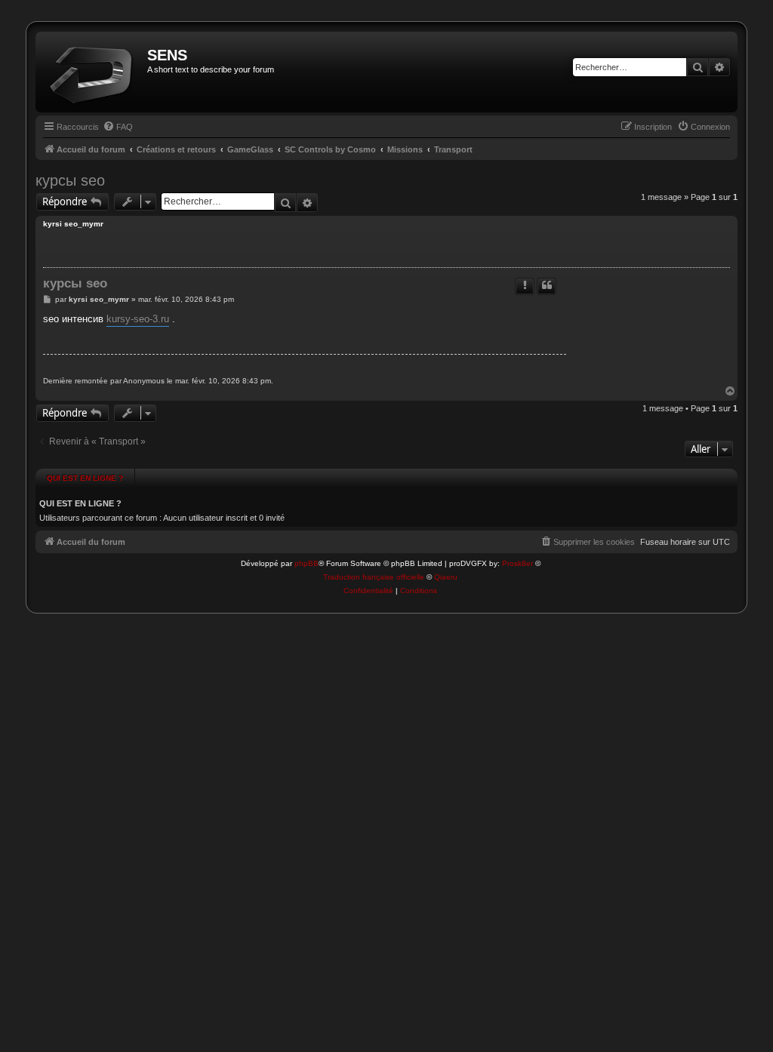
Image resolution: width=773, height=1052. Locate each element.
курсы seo (70, 180)
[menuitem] (118, 127)
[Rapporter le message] (524, 286)
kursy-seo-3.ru (137, 319)
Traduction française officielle (373, 577)
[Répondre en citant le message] (546, 286)
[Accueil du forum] (93, 72)
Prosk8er (517, 563)
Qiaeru (445, 577)
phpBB (306, 563)
